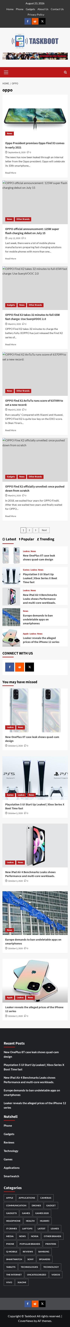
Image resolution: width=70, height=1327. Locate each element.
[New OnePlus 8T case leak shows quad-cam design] (11, 555)
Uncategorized (36, 1274)
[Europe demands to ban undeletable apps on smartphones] (11, 617)
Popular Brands (30, 1243)
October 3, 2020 (15, 745)
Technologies (29, 1267)
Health (30, 1220)
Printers (50, 1243)
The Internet (14, 1274)
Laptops (27, 1228)
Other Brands (22, 219)
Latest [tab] (10, 539)
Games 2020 (42, 1213)
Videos (56, 1274)
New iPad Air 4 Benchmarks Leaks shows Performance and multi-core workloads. (40, 599)
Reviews (9, 1142)
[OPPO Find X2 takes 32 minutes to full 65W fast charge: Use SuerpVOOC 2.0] (35, 288)
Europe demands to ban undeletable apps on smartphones (38, 619)
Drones (36, 1205)
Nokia (34, 1236)
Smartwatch (11, 1176)
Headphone (13, 1220)
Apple (26, 633)
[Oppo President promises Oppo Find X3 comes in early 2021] (35, 116)
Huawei (44, 1220)
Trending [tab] (46, 539)
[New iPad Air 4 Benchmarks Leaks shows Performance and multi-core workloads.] (11, 596)
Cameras (45, 1197)
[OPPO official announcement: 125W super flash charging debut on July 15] (35, 202)
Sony (30, 1259)
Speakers (44, 1259)
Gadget (51, 1205)
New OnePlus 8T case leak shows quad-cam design (39, 558)
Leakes (26, 551)
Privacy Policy (36, 14)
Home (9, 9)
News (9, 133)
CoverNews (25, 1321)
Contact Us (57, 9)
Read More (10, 172)
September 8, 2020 (17, 152)
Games (26, 569)
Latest (41, 1228)
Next (44, 530)
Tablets (10, 1267)
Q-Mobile (11, 1251)
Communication (16, 1205)
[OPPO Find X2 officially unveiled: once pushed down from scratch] (35, 460)
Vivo (9, 1282)
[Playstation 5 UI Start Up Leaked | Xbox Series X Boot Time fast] (11, 575)
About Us (43, 9)
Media (10, 1236)
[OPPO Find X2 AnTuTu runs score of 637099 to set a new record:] (35, 374)
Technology (11, 1151)
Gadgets (30, 9)
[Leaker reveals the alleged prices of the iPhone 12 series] (11, 637)
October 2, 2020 (15, 1016)
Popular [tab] (27, 539)
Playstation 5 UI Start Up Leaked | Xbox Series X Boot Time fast (40, 578)
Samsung (43, 1251)
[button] (6, 71)
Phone (19, 9)
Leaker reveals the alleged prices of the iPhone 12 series (41, 640)
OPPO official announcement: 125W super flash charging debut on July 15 (32, 231)
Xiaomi (22, 1282)
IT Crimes (11, 1228)
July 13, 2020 (14, 238)
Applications (12, 1167)
